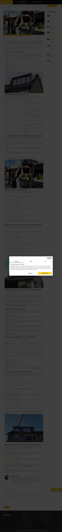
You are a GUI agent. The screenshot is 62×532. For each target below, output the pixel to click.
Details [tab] (31, 261)
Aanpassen (30, 273)
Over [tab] (45, 261)
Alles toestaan (45, 273)
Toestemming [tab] (16, 261)
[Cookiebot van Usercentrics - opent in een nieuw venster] (47, 258)
